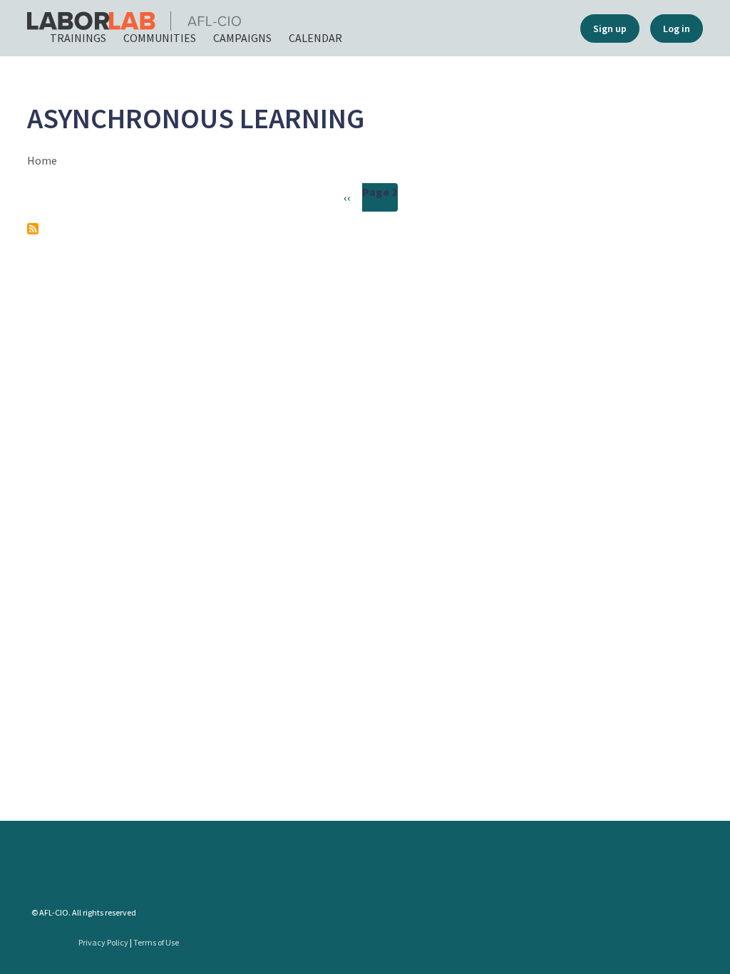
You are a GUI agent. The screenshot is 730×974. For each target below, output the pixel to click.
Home (42, 160)
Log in (676, 28)
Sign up (610, 28)
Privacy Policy (103, 942)
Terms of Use (156, 942)
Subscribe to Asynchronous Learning (32, 228)
